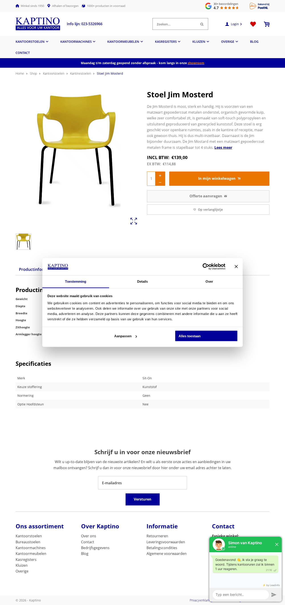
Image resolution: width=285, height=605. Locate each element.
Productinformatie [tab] (36, 269)
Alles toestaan (190, 336)
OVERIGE (227, 41)
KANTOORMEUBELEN (123, 41)
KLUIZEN (198, 41)
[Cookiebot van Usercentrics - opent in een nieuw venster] (205, 266)
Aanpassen (123, 336)
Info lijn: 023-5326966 (84, 23)
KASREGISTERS (166, 41)
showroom (196, 63)
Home (20, 73)
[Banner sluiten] (236, 266)
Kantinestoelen (80, 73)
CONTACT (23, 53)
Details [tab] (142, 281)
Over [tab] (209, 281)
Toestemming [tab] (75, 281)
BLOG (254, 41)
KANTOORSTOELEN (30, 41)
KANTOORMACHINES (76, 41)
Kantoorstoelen (53, 73)
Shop (33, 73)
